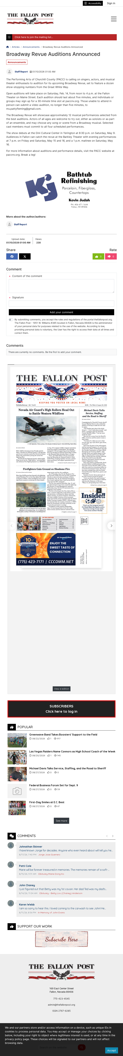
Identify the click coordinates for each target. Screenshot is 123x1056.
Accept (111, 1050)
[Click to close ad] (99, 490)
